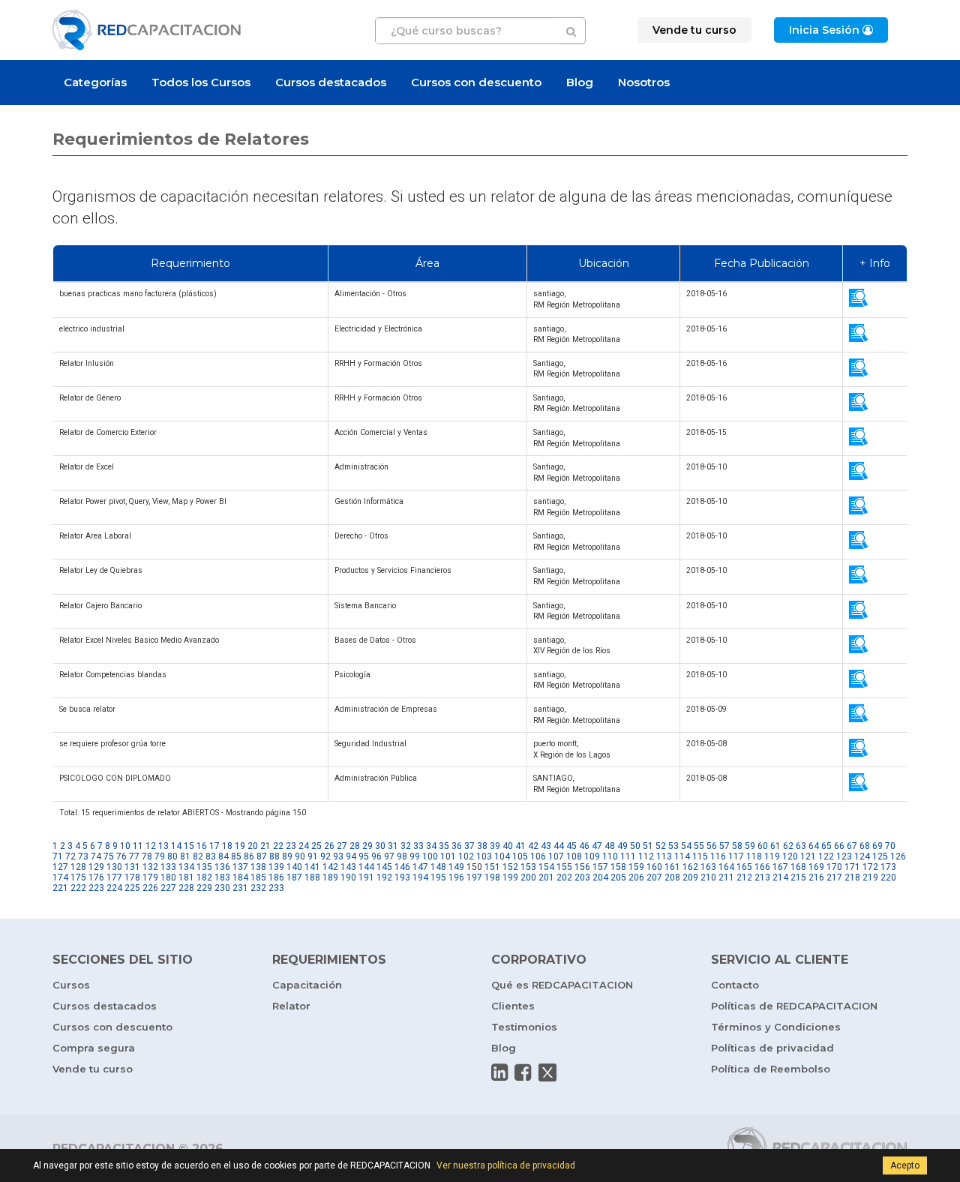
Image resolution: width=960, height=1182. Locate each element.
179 (150, 877)
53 (673, 846)
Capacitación (307, 985)
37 (469, 846)
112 (646, 856)
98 (402, 856)
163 (708, 867)
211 (726, 877)
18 (227, 846)
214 (780, 877)
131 (132, 867)
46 (584, 846)
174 (60, 877)
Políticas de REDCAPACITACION (794, 1006)
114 (682, 856)
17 (214, 846)
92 (325, 856)
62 (788, 846)
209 (690, 877)
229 (204, 888)
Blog (579, 82)
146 (402, 867)
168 (798, 867)
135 (204, 867)
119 (772, 856)
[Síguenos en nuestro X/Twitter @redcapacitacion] (547, 1072)
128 (78, 867)
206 (636, 877)
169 (816, 867)
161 (672, 867)
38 (482, 846)
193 (402, 877)
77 (134, 856)
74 (96, 856)
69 (877, 846)
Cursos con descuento (476, 82)
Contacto (735, 985)
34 (431, 846)
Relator (291, 1006)
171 (852, 867)
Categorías (95, 82)
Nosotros (644, 82)
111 (628, 856)
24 (303, 846)
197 (474, 877)
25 (316, 846)
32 (405, 846)
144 (366, 867)
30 (380, 846)
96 (376, 856)
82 (198, 856)
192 (384, 877)
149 (456, 867)
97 (389, 856)
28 (355, 846)
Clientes (513, 1006)
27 (342, 846)
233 (276, 888)
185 (258, 877)
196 (456, 877)
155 (564, 867)
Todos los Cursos (201, 82)
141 (312, 867)
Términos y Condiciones (776, 1027)
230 (222, 888)
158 (618, 867)
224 (114, 888)
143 (348, 867)
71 (57, 856)
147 (420, 867)
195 (438, 877)
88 (274, 856)
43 (546, 846)
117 (736, 856)
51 (648, 846)
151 (492, 867)
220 (888, 877)
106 (538, 856)
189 (330, 877)
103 (484, 856)
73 (83, 856)
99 (415, 856)
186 (276, 877)
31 (393, 846)
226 (150, 888)
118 (754, 856)
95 (363, 856)
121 (808, 856)
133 (168, 867)
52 (661, 846)
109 (592, 856)
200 (528, 877)
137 (240, 867)
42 (533, 846)
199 (510, 877)
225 (132, 888)
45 (571, 846)
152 (510, 867)
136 (222, 867)
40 (507, 846)
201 (546, 877)
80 (172, 856)
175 (78, 877)
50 (635, 846)
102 (466, 856)
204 (600, 877)
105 (520, 856)
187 (294, 877)
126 (898, 856)
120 (790, 856)
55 (699, 846)
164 (726, 867)
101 (448, 856)
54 (686, 846)
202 (564, 877)
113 (664, 856)
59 (750, 846)
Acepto (905, 1165)
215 (798, 877)
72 (70, 856)
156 (582, 867)
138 (258, 867)
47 (597, 846)
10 (125, 846)
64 (813, 846)
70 (890, 846)
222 (78, 888)
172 (870, 867)
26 (329, 846)
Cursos (71, 985)
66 (839, 846)
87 (261, 856)
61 (775, 846)
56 (711, 846)
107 (556, 856)
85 (236, 856)
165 (744, 867)
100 (430, 856)
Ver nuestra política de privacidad (505, 1165)
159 (636, 867)
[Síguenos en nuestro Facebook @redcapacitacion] (522, 1072)
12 (151, 846)
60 (763, 846)
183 (222, 877)
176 (96, 877)
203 (582, 877)
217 (834, 877)
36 (457, 846)
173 (888, 867)
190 (348, 877)
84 (223, 856)
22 (278, 846)
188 (312, 877)
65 (826, 846)
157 (600, 867)
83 (211, 856)
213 (762, 877)
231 (240, 888)
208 (672, 877)
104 (502, 856)
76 (121, 856)
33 (418, 846)
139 (276, 867)
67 (852, 846)
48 (609, 846)
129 (96, 867)
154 (546, 867)
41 (520, 846)
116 (718, 856)
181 (186, 877)
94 (351, 856)
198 (492, 877)
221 (60, 888)
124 (862, 856)
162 (690, 867)
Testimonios (524, 1027)
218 (852, 877)
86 (249, 856)
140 (294, 867)
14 (176, 846)
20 (253, 846)
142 (330, 867)
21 (265, 846)
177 (114, 877)
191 (366, 877)
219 (870, 877)
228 (186, 888)
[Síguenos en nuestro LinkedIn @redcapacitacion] (499, 1072)
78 (147, 856)
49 (622, 846)
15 (189, 846)
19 (240, 846)
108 (574, 856)
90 (300, 856)
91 (313, 856)
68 (865, 846)
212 (744, 877)
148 (438, 867)
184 (240, 877)
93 (338, 856)
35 (444, 846)
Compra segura (93, 1048)
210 (708, 877)
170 (834, 867)
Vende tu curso (92, 1069)
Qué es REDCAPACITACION (562, 985)
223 (96, 888)
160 (654, 867)
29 (367, 846)
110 (610, 856)
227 (168, 888)
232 (258, 888)
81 (185, 856)
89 (287, 856)
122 (826, 856)
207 (654, 877)
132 (150, 867)
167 (780, 867)
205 (618, 877)
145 (384, 867)
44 (559, 846)
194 (420, 877)
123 (844, 856)
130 (114, 867)
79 (159, 856)
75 (109, 856)
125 (880, 856)
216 (816, 877)
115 (700, 856)
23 (291, 846)
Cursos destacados (330, 82)
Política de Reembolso (770, 1069)
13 (163, 846)
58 (737, 846)
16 (201, 846)
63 (801, 846)
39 (495, 846)
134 (186, 867)
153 (528, 867)
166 (762, 867)
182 (204, 877)
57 (724, 846)
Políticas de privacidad (772, 1048)
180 (168, 877)
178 (132, 877)
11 (138, 846)
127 (60, 867)
